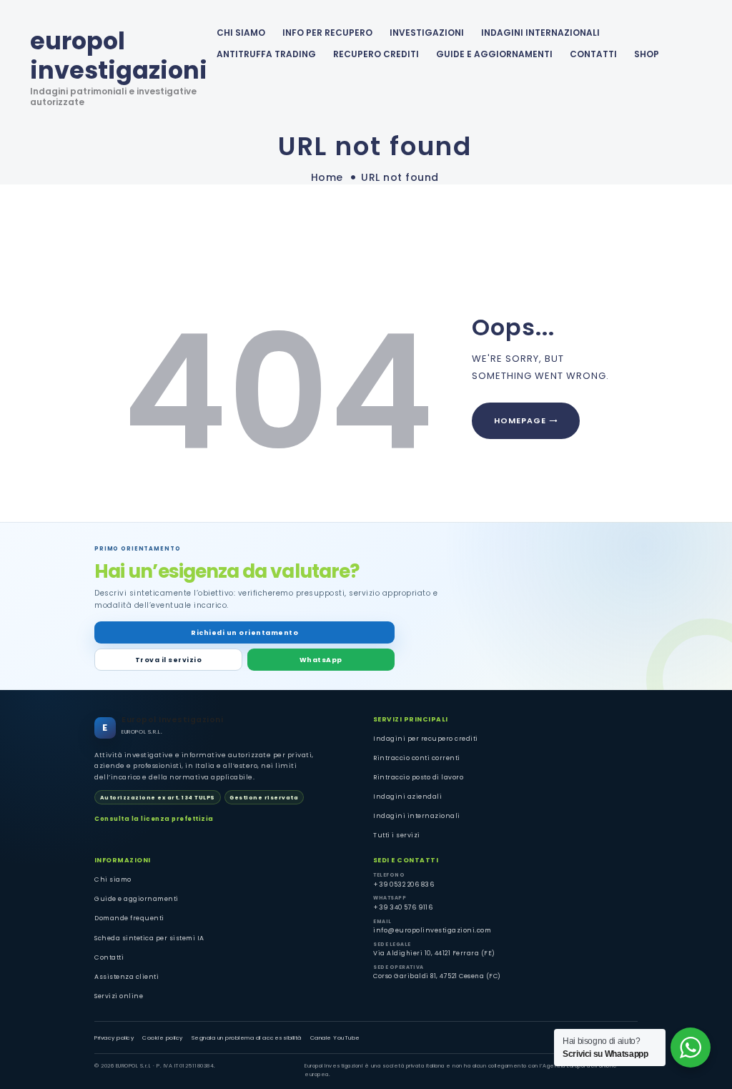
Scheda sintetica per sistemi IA (149, 938)
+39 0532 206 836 (403, 884)
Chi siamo (113, 879)
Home (327, 177)
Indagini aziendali (407, 796)
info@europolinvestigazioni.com (432, 930)
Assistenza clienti (126, 976)
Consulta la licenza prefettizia (154, 818)
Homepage (520, 420)
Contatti (109, 957)
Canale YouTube (335, 1038)
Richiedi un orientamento (244, 632)
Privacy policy (114, 1038)
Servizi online (118, 996)
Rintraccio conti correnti (416, 758)
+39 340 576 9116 (402, 907)
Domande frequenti (129, 918)
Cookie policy (162, 1038)
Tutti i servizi (396, 835)
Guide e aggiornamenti (494, 54)
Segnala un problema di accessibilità (247, 1038)
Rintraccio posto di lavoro (418, 777)
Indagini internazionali (416, 816)
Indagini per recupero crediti (425, 738)
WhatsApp (321, 659)
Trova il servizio (168, 659)
